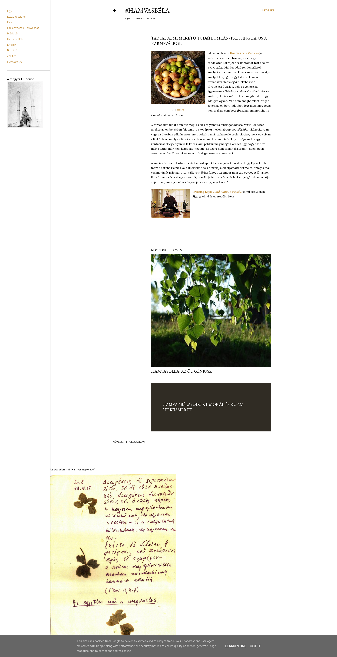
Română (12, 50)
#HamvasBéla (147, 10)
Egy (9, 11)
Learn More (235, 646)
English (11, 44)
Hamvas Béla (15, 39)
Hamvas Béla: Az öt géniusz (181, 371)
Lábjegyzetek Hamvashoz (23, 28)
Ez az (10, 22)
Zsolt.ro (11, 56)
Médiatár (12, 33)
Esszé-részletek (16, 16)
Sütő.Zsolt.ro (14, 61)
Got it (255, 646)
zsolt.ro (180, 109)
